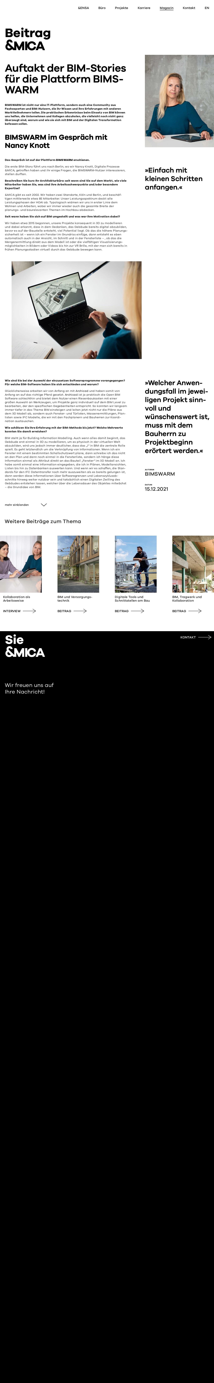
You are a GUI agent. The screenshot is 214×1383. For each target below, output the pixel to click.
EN (207, 8)
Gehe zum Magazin (21, 575)
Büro (102, 8)
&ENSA (83, 8)
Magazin (166, 8)
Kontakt (189, 8)
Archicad (82, 391)
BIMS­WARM (64, 160)
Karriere (144, 8)
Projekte (121, 8)
